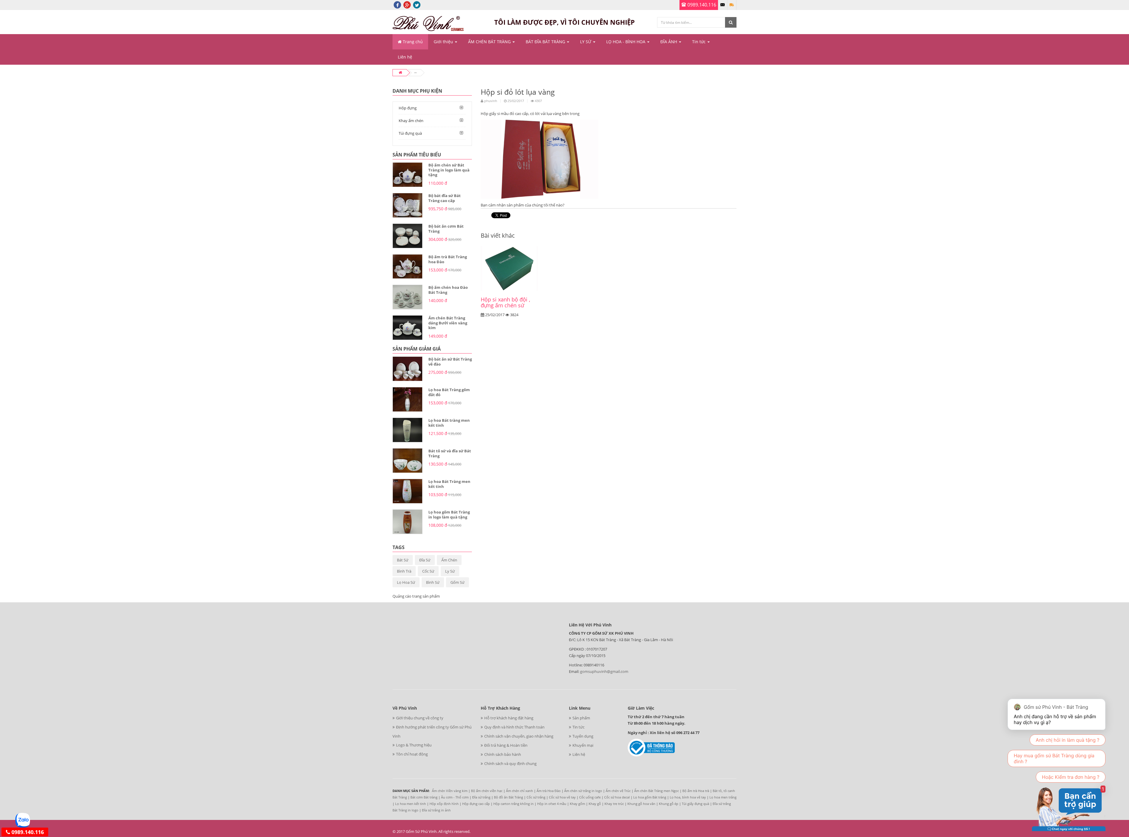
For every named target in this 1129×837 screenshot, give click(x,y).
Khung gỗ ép (668, 803)
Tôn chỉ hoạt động (412, 754)
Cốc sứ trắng (536, 797)
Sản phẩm (581, 718)
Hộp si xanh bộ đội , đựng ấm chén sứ (505, 302)
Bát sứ (402, 560)
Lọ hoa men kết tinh (410, 803)
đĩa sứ (424, 560)
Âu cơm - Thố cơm (455, 797)
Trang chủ (412, 41)
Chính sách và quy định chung (510, 763)
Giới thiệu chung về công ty (419, 718)
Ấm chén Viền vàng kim (449, 790)
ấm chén (449, 560)
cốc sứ (428, 571)
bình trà (404, 571)
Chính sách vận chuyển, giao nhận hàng (518, 736)
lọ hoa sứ (406, 582)
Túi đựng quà (410, 133)
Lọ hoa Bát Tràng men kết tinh (449, 484)
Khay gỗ (595, 803)
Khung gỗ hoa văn (641, 803)
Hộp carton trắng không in (513, 803)
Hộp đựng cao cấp (476, 803)
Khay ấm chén (411, 120)
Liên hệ (578, 754)
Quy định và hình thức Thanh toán (514, 727)
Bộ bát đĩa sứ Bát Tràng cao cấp (444, 198)
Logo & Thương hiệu (414, 745)
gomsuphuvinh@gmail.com (604, 671)
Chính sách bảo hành (502, 754)
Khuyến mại (582, 745)
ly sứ (450, 571)
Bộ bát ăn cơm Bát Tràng (446, 229)
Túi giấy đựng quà (695, 803)
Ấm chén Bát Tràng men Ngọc (656, 790)
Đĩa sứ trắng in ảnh (436, 810)
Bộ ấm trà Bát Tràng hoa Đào (447, 259)
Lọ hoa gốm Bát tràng (649, 797)
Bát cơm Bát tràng (423, 797)
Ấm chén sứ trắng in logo (583, 790)
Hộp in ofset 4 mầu (551, 803)
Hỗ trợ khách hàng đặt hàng (508, 718)
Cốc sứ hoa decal (617, 797)
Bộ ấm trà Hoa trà (695, 790)
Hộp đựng (408, 108)
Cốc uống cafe (590, 797)
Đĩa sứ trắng (481, 797)
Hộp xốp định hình (444, 803)
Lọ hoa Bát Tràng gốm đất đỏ (449, 392)
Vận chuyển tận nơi (732, 5)
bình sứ (433, 582)
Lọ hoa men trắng (722, 797)
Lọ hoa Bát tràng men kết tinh (449, 423)
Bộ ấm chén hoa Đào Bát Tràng (448, 290)
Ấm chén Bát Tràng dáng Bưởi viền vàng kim (447, 322)
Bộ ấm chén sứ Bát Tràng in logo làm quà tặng (449, 169)
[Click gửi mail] (723, 5)
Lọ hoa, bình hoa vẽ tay (688, 797)
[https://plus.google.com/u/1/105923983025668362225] (407, 4)
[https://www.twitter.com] (417, 4)
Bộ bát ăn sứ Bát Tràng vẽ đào (450, 361)
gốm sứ (457, 582)
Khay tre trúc (614, 803)
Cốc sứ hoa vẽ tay (562, 797)
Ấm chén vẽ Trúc (618, 790)
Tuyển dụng (582, 736)
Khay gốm (577, 803)
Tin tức (578, 727)
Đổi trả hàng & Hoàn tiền (505, 745)
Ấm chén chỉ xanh (519, 790)
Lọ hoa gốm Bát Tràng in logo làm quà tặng (449, 514)
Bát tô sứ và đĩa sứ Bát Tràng (449, 453)
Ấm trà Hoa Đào (549, 790)
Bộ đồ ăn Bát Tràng (508, 797)
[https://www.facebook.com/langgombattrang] (397, 4)
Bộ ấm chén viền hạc (486, 790)
